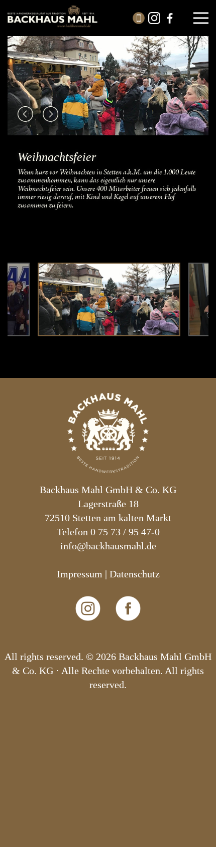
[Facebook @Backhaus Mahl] (128, 642)
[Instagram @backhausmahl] (88, 642)
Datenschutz (135, 573)
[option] (108, 126)
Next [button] (50, 114)
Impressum (79, 573)
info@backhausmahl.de (108, 545)
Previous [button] (25, 114)
